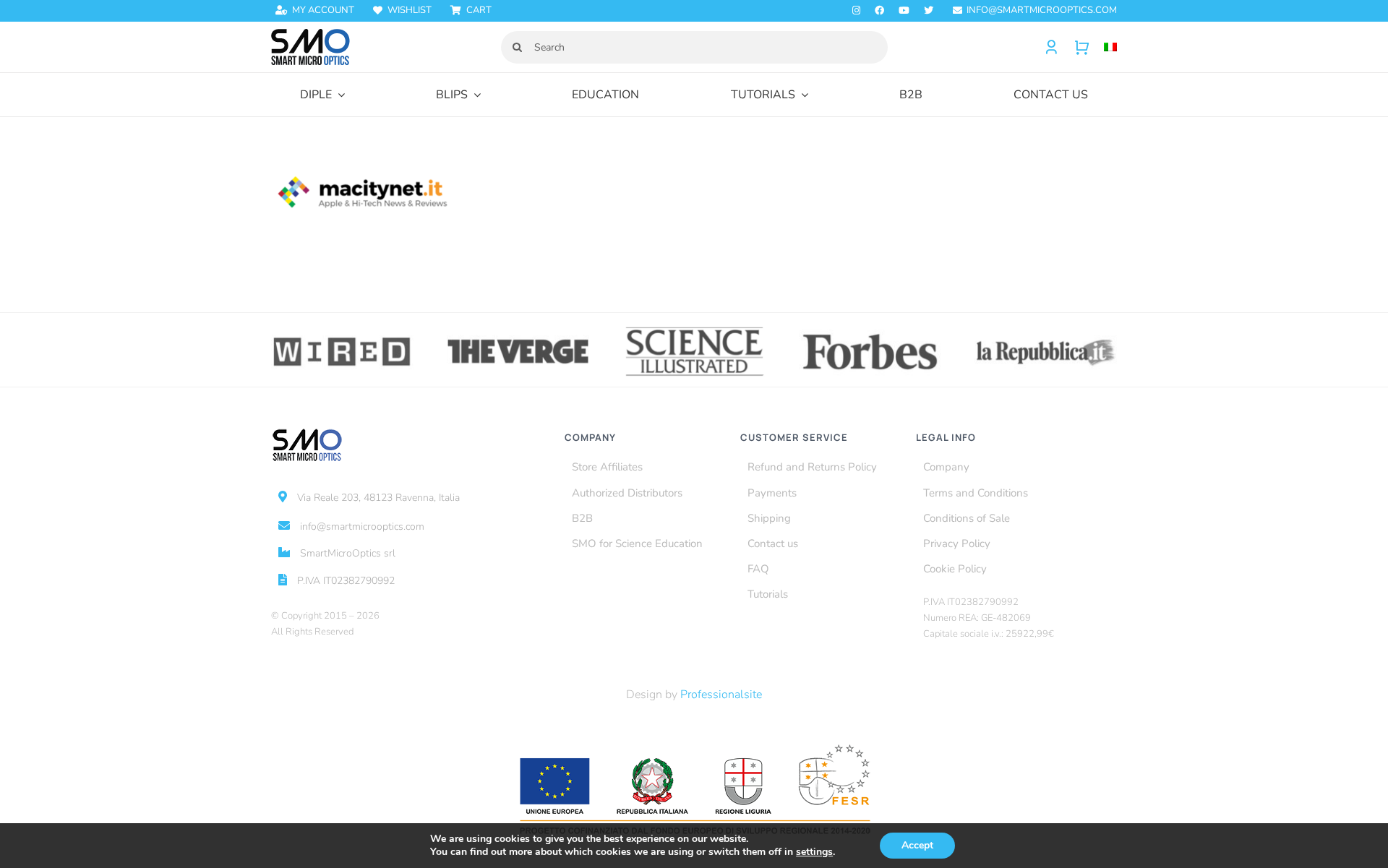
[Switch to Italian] (1103, 47)
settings (814, 852)
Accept (917, 845)
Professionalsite (721, 694)
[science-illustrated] (694, 330)
